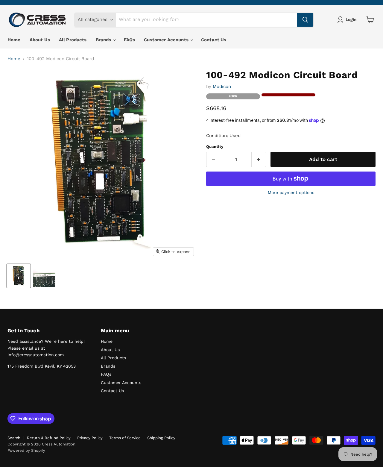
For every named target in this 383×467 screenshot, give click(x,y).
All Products (73, 40)
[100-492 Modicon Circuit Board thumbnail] (19, 276)
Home (14, 40)
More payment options (291, 192)
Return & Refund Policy (49, 438)
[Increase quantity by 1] (259, 159)
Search (13, 438)
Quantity (214, 146)
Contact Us (214, 40)
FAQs (129, 40)
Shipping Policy (161, 438)
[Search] (305, 20)
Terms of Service (125, 438)
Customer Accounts (167, 40)
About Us (40, 40)
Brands (104, 40)
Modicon (222, 86)
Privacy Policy (90, 438)
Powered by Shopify (26, 450)
